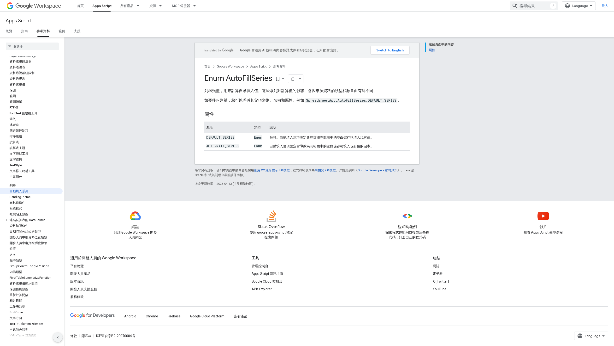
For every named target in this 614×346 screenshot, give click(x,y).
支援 (77, 31)
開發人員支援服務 (83, 289)
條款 (73, 336)
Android (130, 316)
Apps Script (102, 6)
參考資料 (43, 31)
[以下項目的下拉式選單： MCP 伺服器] (196, 6)
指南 (24, 31)
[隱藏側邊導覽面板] (58, 337)
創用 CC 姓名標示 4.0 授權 (272, 170)
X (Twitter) (441, 281)
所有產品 (127, 6)
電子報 (438, 274)
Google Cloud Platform (207, 316)
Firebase (174, 316)
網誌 (436, 266)
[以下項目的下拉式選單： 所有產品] (139, 6)
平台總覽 (77, 266)
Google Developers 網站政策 (378, 170)
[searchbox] (32, 46)
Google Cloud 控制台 (267, 281)
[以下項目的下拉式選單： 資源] (162, 6)
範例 (62, 31)
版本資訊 (77, 281)
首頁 (80, 6)
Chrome (152, 316)
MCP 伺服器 (181, 6)
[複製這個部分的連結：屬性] (219, 114)
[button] (31, 220)
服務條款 (77, 297)
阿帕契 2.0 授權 (325, 170)
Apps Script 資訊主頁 (267, 274)
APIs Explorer (262, 289)
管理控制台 (260, 266)
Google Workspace (230, 66)
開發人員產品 (80, 274)
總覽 (9, 31)
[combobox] (534, 5)
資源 (152, 6)
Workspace (47, 6)
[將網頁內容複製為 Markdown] (292, 79)
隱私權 (87, 336)
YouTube (439, 289)
